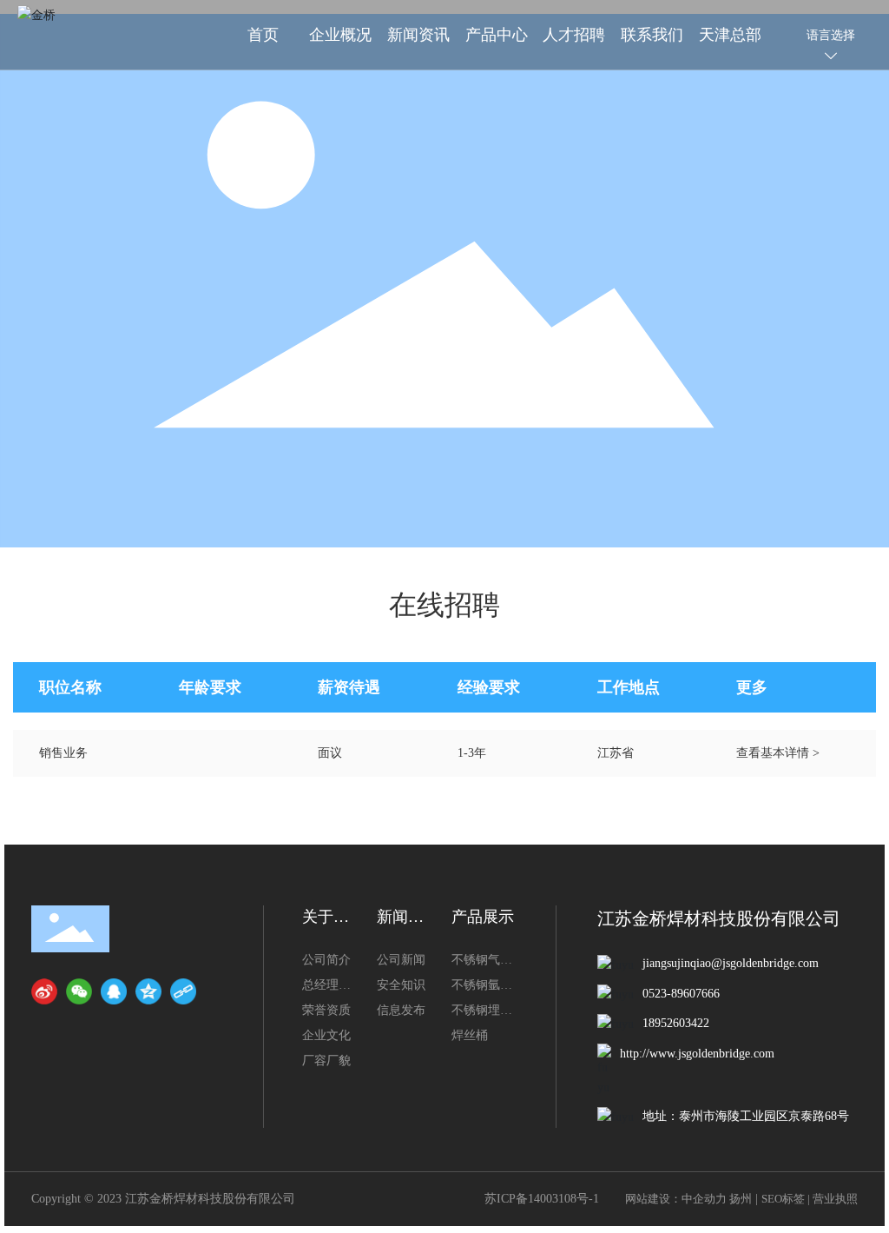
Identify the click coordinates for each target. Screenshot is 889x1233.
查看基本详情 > (778, 752)
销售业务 (63, 752)
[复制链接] (183, 991)
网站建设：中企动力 (676, 1198)
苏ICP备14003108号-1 (541, 1198)
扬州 (740, 1198)
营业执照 (835, 1198)
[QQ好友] (114, 991)
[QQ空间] (148, 991)
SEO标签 (783, 1198)
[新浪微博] (44, 991)
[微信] (79, 991)
